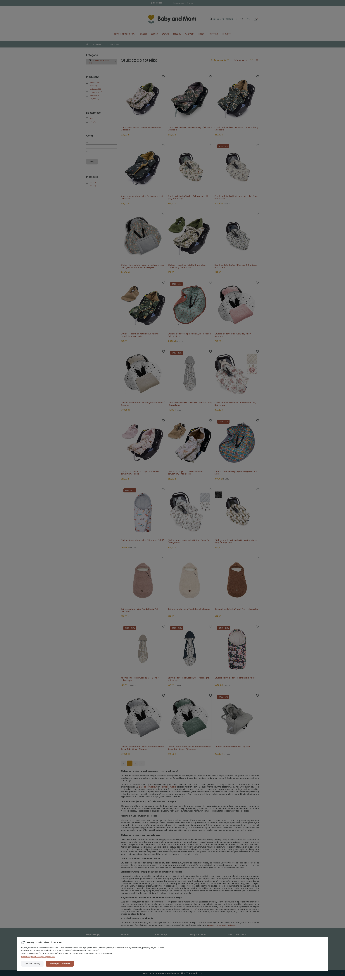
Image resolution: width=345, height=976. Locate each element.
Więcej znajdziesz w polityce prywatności (38, 956)
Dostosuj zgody (32, 963)
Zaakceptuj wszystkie (59, 963)
